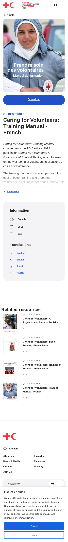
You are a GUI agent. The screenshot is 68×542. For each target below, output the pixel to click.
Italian (20, 272)
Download (34, 99)
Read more (13, 191)
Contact (7, 466)
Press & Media (11, 461)
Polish (20, 259)
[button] (63, 5)
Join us (7, 471)
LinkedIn (39, 456)
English (21, 253)
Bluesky (38, 466)
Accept (34, 526)
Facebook (39, 461)
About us (8, 456)
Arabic (20, 266)
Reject (34, 535)
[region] (34, 514)
